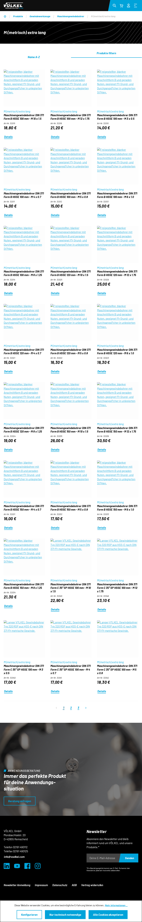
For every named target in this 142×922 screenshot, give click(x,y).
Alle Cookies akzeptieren (108, 914)
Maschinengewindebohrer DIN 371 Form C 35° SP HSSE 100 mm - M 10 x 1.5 (70, 588)
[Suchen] (114, 5)
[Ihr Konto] (128, 5)
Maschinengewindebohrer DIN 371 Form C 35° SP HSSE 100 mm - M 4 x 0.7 (70, 669)
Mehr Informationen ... (116, 905)
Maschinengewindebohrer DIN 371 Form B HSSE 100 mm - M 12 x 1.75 (70, 116)
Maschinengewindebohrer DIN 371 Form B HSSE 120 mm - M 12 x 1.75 (117, 273)
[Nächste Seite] (85, 707)
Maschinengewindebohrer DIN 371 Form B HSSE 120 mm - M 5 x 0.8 (70, 351)
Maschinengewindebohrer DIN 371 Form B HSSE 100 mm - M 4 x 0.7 (24, 195)
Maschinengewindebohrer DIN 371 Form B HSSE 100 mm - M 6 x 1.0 (117, 195)
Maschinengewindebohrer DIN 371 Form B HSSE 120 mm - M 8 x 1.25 (24, 429)
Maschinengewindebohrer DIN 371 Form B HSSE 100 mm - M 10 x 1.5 (24, 116)
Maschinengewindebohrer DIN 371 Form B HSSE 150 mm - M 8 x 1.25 (24, 586)
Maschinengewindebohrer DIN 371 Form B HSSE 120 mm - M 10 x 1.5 (70, 273)
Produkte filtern (106, 53)
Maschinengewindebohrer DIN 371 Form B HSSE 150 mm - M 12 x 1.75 (117, 429)
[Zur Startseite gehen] (13, 6)
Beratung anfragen (19, 801)
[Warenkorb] (121, 5)
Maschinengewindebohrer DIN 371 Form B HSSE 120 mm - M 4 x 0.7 (24, 351)
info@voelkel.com (14, 856)
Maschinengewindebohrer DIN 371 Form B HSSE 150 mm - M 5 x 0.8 (70, 507)
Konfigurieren (29, 914)
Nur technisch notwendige (65, 914)
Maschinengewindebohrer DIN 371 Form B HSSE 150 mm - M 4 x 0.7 (24, 507)
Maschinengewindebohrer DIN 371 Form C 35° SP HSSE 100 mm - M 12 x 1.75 (117, 588)
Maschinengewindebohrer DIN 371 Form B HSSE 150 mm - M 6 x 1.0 (117, 507)
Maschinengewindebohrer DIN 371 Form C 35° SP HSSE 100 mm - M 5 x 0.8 (117, 669)
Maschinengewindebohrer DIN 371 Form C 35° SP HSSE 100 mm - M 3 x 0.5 (24, 669)
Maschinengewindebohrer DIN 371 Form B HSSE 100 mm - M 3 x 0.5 (117, 116)
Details (8, 136)
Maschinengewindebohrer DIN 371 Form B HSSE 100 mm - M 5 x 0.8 (70, 195)
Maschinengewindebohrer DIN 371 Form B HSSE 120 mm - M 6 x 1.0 (117, 351)
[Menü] (135, 5)
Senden (129, 858)
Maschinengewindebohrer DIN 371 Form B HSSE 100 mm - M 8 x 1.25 (24, 273)
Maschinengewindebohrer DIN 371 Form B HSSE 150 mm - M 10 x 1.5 (70, 429)
